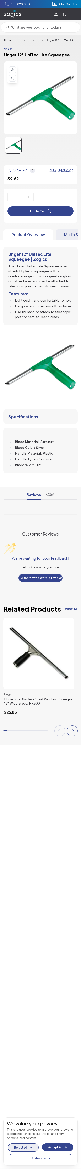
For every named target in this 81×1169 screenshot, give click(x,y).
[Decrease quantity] (12, 197)
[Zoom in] (12, 69)
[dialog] (40, 1141)
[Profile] (56, 14)
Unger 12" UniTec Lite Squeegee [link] (61, 40)
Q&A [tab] (50, 494)
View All (71, 609)
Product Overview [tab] (28, 234)
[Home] (12, 14)
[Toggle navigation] (73, 14)
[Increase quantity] (28, 197)
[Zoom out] (12, 78)
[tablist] (40, 234)
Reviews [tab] (34, 494)
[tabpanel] (40, 356)
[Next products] (72, 730)
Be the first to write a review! (40, 578)
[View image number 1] (13, 145)
